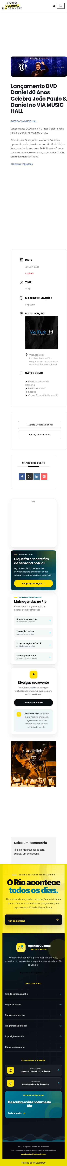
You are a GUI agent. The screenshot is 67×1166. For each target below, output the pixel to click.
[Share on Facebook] (22, 476)
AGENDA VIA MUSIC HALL (24, 121)
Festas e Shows (37, 388)
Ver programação (33, 583)
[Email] (44, 476)
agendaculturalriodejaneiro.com (33, 1154)
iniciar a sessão (30, 849)
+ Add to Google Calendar (40, 424)
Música (32, 391)
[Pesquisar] (54, 6)
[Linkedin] (37, 476)
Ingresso (30, 304)
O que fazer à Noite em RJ (43, 395)
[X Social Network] (29, 476)
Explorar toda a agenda (31, 972)
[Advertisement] (33, 34)
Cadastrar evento (33, 702)
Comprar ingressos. (22, 164)
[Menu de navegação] (61, 6)
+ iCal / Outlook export (40, 434)
